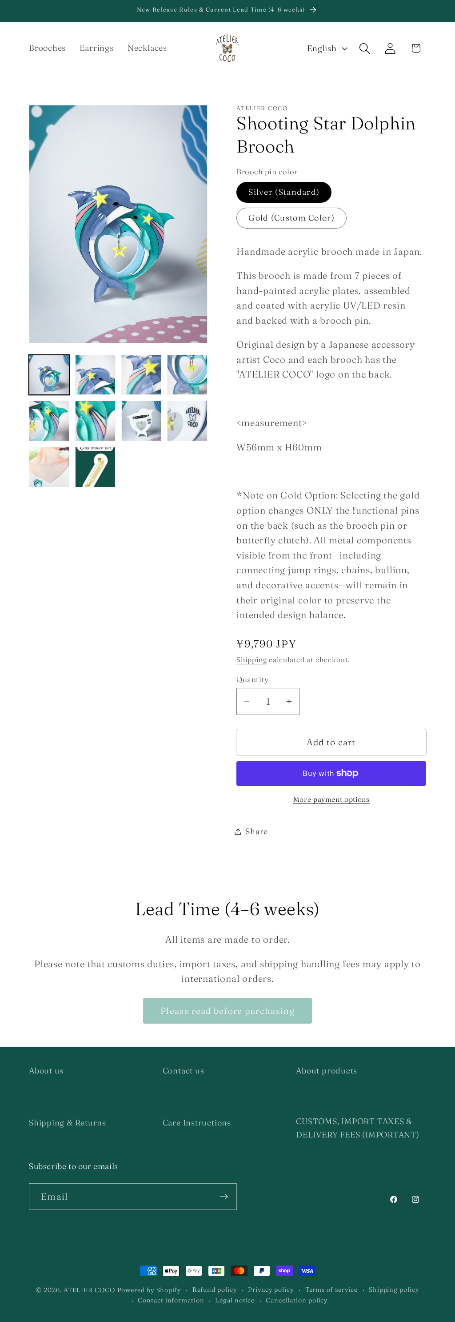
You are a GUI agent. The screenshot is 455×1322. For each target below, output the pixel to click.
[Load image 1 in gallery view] (49, 375)
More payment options (331, 799)
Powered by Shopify (149, 1290)
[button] (365, 48)
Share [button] (256, 831)
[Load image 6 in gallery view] (95, 421)
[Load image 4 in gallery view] (187, 375)
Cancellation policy (297, 1300)
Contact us (183, 1070)
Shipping (251, 659)
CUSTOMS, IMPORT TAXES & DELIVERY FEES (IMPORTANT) (357, 1127)
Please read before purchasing (227, 1010)
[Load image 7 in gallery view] (141, 421)
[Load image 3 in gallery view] (141, 375)
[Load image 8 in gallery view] (187, 421)
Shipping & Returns (67, 1122)
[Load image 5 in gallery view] (49, 421)
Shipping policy (394, 1290)
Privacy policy (271, 1290)
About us (46, 1070)
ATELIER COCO (89, 1290)
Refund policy (214, 1290)
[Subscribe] (223, 1196)
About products (326, 1070)
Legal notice (235, 1300)
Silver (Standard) (283, 192)
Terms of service (331, 1290)
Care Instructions (197, 1122)
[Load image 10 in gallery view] (95, 467)
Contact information (171, 1300)
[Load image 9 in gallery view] (49, 467)
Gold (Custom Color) (291, 218)
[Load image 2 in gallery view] (95, 375)
